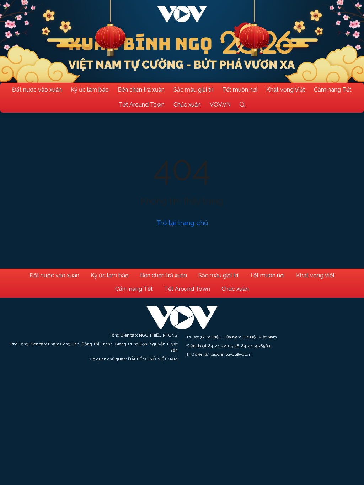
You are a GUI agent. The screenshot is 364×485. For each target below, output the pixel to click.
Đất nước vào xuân (37, 89)
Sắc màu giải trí (193, 89)
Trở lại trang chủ (182, 223)
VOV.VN (220, 104)
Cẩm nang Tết (333, 89)
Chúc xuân (187, 104)
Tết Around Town (142, 104)
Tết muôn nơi (239, 89)
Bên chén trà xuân (141, 89)
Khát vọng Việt (285, 89)
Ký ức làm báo (90, 89)
